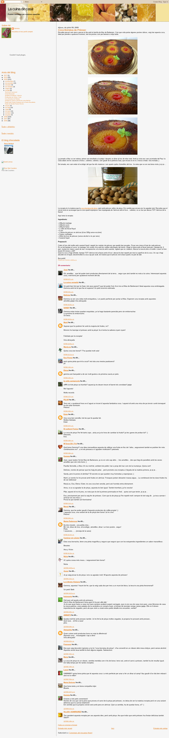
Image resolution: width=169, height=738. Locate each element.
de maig (7, 107)
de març (8, 111)
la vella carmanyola (72, 381)
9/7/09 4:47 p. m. (68, 426)
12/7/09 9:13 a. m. (69, 708)
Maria (66, 657)
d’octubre (8, 85)
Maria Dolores (69, 682)
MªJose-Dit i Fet (70, 444)
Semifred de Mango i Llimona (13, 95)
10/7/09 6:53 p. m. (69, 641)
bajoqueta (68, 596)
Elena (66, 370)
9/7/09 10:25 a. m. (69, 304)
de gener (8, 115)
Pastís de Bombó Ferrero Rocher (14, 104)
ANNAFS (67, 615)
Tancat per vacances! (11, 92)
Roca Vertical (9, 143)
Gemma (67, 456)
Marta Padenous (70, 521)
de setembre (9, 86)
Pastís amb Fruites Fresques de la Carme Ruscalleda (20, 102)
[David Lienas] (7, 162)
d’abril (7, 109)
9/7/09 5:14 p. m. (68, 503)
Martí (66, 322)
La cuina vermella (71, 282)
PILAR (66, 400)
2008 (6, 117)
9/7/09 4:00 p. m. (68, 411)
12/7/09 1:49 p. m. (69, 721)
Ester (66, 414)
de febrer (8, 113)
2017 (6, 75)
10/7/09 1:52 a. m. (69, 578)
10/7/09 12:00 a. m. (69, 568)
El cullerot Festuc (71, 429)
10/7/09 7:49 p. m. (69, 666)
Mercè (66, 507)
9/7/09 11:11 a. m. (69, 354)
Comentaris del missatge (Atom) (80, 733)
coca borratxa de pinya (89, 208)
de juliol (7, 90)
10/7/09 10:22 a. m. (69, 593)
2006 (6, 120)
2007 (6, 119)
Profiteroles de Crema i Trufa (13, 97)
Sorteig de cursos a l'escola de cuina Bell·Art (17, 100)
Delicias (67, 295)
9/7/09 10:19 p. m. (69, 553)
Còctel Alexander (10, 93)
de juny (7, 105)
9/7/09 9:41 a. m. (68, 292)
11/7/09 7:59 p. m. (69, 679)
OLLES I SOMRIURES (72, 712)
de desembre (9, 81)
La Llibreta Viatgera (72, 582)
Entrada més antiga (160, 728)
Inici (112, 728)
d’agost (7, 88)
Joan (66, 270)
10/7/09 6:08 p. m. (69, 626)
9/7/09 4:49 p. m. (68, 440)
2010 (6, 77)
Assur (66, 571)
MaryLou (67, 347)
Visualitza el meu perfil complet (22, 32)
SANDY (67, 308)
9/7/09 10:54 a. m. (69, 319)
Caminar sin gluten (72, 538)
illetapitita (68, 630)
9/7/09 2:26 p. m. (68, 378)
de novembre (9, 83)
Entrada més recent (65, 728)
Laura (66, 670)
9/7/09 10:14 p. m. (69, 535)
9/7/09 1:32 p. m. (68, 367)
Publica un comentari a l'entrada (67, 725)
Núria (66, 556)
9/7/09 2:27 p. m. (68, 396)
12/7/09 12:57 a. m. (69, 692)
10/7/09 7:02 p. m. (69, 654)
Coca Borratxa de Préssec (12, 99)
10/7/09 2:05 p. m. (69, 612)
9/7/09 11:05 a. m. (69, 344)
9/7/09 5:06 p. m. (68, 453)
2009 (6, 79)
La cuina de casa (20, 9)
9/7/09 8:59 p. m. (68, 518)
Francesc (67, 644)
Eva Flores (68, 358)
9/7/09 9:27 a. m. (68, 279)
